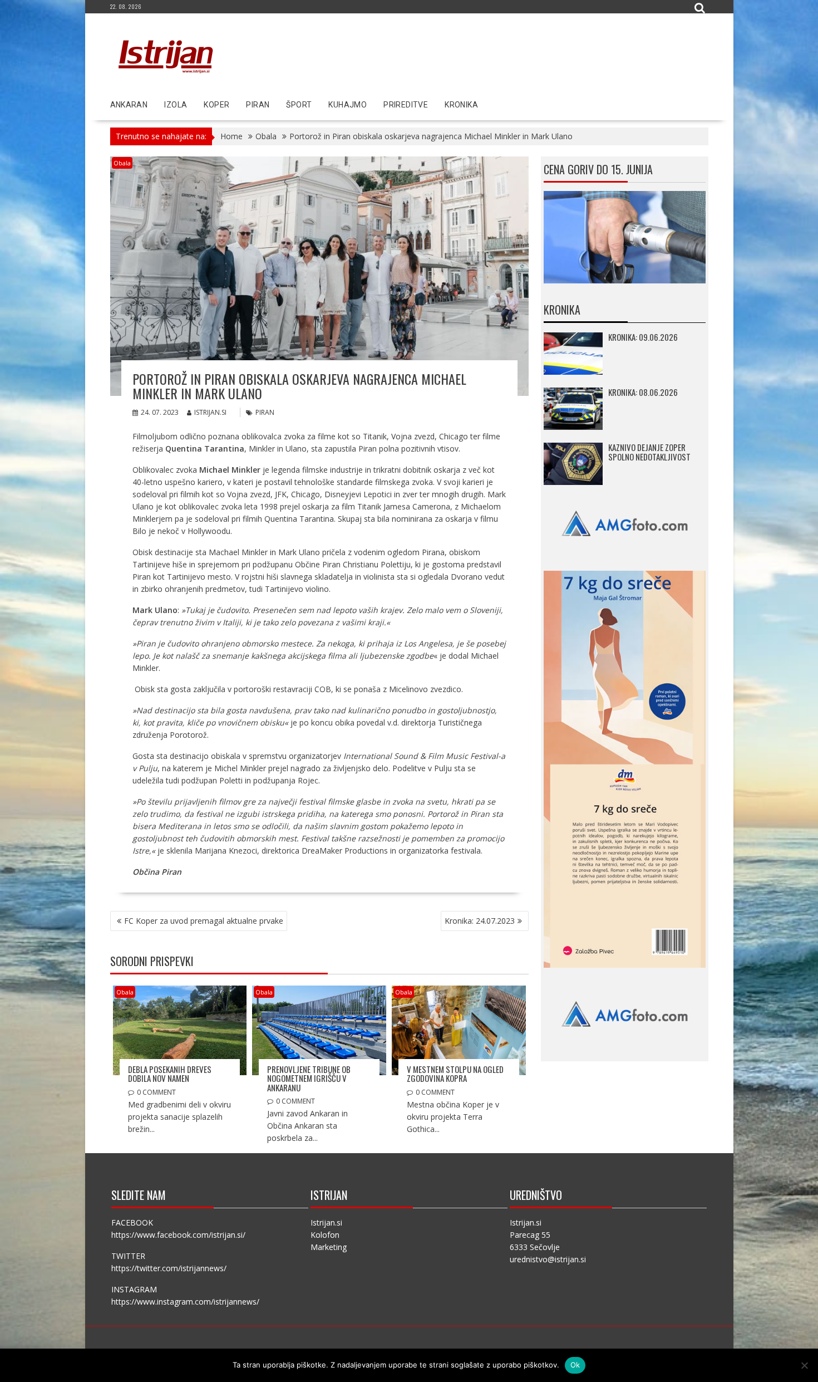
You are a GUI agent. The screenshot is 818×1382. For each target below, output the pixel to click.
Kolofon (325, 1234)
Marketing (329, 1247)
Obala (122, 163)
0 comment (156, 1092)
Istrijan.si (210, 412)
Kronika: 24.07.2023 (480, 920)
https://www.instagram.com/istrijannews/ (185, 1301)
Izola (175, 104)
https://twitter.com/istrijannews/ (168, 1268)
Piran (257, 104)
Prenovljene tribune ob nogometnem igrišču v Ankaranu (309, 1078)
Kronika (461, 104)
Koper (216, 104)
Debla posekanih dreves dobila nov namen (169, 1074)
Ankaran (129, 104)
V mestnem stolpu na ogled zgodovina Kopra (455, 1074)
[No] (804, 1365)
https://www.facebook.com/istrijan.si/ (178, 1234)
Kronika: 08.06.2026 (643, 392)
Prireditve (405, 104)
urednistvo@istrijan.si (548, 1259)
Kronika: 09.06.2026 (643, 337)
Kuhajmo (347, 104)
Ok (575, 1364)
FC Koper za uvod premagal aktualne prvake (203, 920)
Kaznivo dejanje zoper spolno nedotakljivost (649, 452)
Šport (299, 104)
